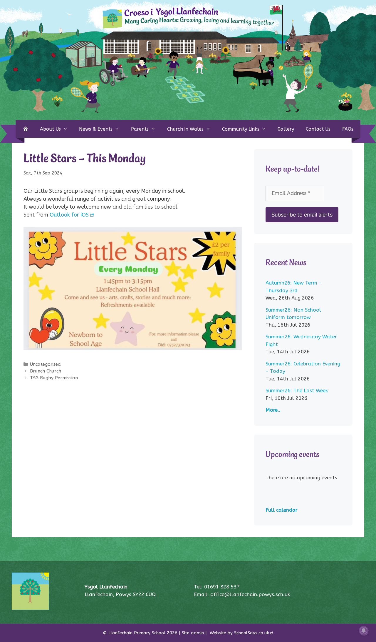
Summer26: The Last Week (297, 390)
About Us (50, 129)
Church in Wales (185, 129)
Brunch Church (45, 371)
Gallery (286, 129)
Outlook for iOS (69, 215)
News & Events (96, 129)
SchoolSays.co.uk (251, 633)
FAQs (347, 129)
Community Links (240, 129)
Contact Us (318, 129)
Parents (140, 129)
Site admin (193, 633)
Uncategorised (45, 364)
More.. (273, 410)
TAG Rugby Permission (54, 377)
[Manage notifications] (363, 630)
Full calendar (282, 510)
